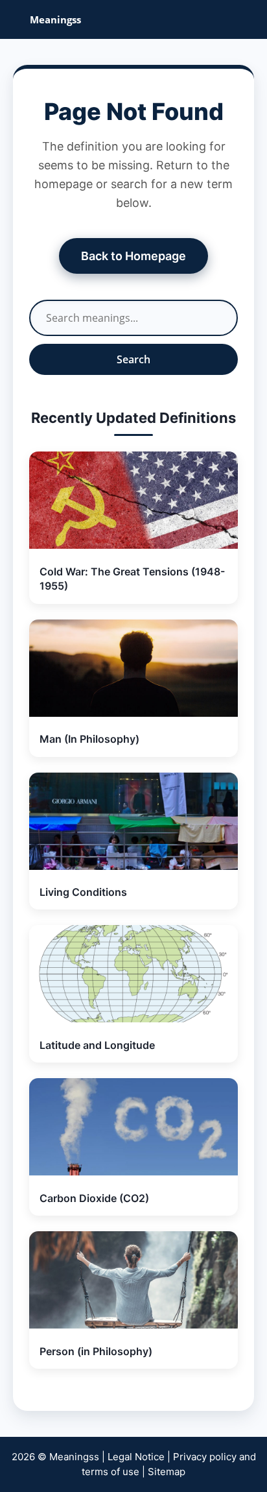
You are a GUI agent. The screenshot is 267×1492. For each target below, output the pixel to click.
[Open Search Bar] (248, 19)
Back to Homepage (133, 256)
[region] (133, 1366)
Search (133, 359)
